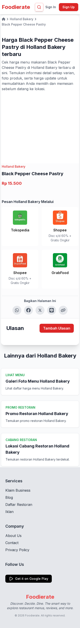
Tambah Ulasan (56, 328)
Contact (11, 543)
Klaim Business (17, 490)
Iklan (9, 511)
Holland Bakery (13, 166)
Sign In (50, 7)
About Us (13, 535)
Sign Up (68, 7)
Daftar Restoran (18, 504)
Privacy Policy (17, 550)
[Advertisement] (40, 125)
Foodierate (16, 7)
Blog (9, 497)
